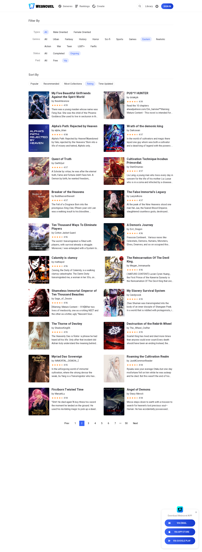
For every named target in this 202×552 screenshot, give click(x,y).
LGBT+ (81, 46)
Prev (66, 423)
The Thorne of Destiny (67, 323)
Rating (90, 83)
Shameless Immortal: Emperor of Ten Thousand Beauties (74, 292)
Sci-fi (107, 39)
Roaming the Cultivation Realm (148, 356)
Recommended (51, 83)
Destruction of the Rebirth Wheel (149, 323)
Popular (34, 83)
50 (126, 423)
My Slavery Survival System (146, 290)
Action (48, 46)
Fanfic (94, 46)
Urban (56, 39)
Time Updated (105, 83)
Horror (95, 39)
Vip (65, 60)
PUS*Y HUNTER (137, 93)
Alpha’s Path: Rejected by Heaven (74, 126)
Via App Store (181, 532)
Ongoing (74, 53)
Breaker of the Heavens (68, 192)
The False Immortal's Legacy (146, 192)
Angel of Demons (138, 389)
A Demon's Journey (140, 225)
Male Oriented (60, 32)
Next (135, 423)
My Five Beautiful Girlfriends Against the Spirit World (71, 95)
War (59, 46)
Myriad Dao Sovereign (67, 356)
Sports (119, 39)
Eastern (146, 39)
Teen (69, 46)
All (46, 32)
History (83, 39)
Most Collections (73, 83)
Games (132, 39)
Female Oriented (82, 32)
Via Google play (181, 541)
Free (55, 60)
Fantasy (69, 39)
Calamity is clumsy (64, 258)
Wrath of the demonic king (145, 126)
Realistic (160, 39)
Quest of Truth (61, 159)
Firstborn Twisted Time (67, 389)
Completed (58, 53)
